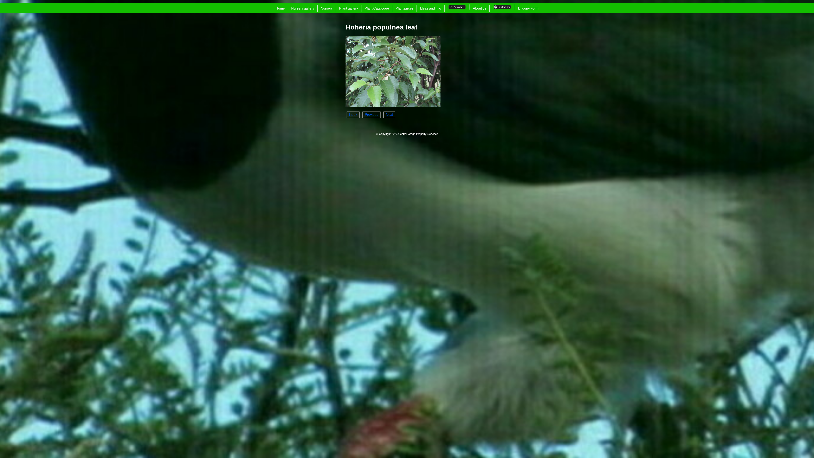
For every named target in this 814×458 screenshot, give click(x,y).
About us (479, 8)
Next (389, 114)
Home (280, 8)
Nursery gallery (302, 8)
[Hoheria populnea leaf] (393, 106)
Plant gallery (348, 8)
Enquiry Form (528, 8)
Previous (371, 114)
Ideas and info (430, 8)
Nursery (327, 8)
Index (353, 114)
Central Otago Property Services (418, 133)
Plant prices (404, 8)
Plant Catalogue (377, 8)
